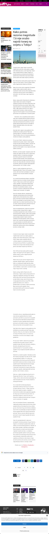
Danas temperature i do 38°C (6, 40)
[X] (26, 461)
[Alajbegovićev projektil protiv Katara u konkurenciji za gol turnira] (32, 490)
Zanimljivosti (16, 28)
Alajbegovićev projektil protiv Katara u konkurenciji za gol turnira (32, 497)
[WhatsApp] (29, 461)
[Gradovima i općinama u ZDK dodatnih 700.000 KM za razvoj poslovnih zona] (6, 80)
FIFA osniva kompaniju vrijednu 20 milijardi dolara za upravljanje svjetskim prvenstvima (24, 498)
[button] (47, 515)
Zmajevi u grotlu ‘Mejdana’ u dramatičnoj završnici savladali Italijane (6, 56)
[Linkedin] (32, 461)
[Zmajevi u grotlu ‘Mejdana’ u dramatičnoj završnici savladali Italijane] (6, 48)
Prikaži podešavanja (24, 531)
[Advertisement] (25, 17)
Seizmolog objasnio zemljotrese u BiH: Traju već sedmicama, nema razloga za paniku (16, 498)
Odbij (24, 527)
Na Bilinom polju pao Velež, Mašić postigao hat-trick (6, 71)
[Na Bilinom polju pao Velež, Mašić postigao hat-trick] (6, 66)
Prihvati (24, 524)
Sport (30, 492)
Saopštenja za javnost (4, 82)
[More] (41, 461)
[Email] (35, 461)
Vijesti (15, 492)
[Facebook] (23, 461)
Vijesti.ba (18, 474)
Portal (2, 36)
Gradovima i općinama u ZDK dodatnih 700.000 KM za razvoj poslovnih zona (6, 88)
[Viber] (38, 461)
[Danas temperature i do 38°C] (6, 34)
